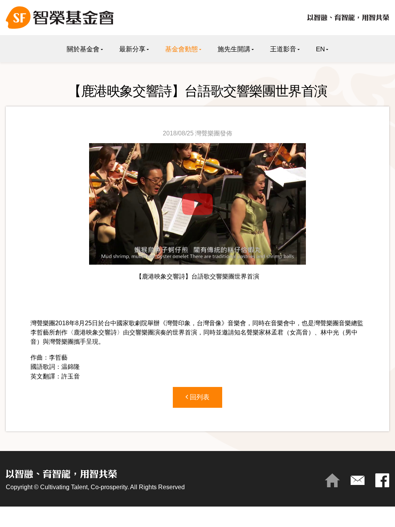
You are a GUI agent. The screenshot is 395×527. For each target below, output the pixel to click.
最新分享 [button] (132, 49)
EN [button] (320, 49)
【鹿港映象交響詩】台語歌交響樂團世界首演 (197, 276)
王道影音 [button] (283, 49)
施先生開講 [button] (234, 49)
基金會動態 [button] (181, 49)
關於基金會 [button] (83, 49)
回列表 (198, 397)
